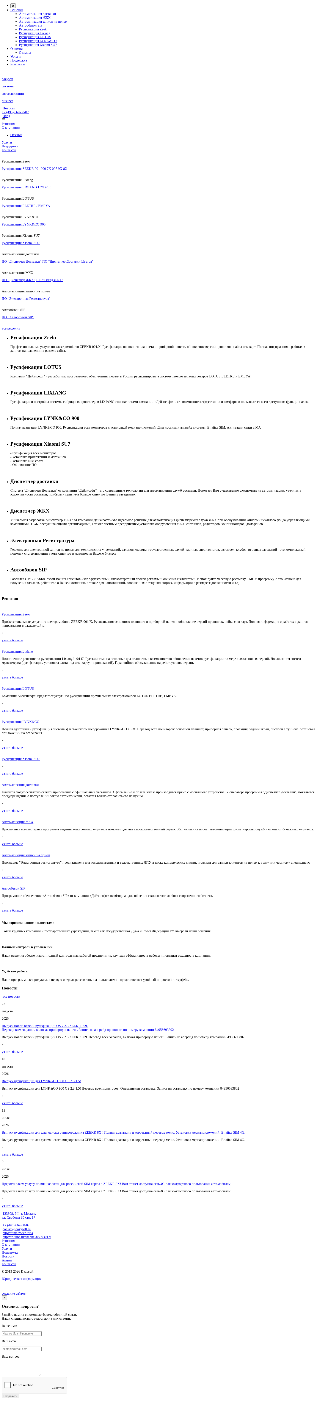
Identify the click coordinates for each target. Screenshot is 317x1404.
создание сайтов (14, 1293)
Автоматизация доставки (37, 14)
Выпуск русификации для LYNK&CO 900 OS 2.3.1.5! (41, 1081)
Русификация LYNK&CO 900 (24, 224)
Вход (6, 116)
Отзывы (25, 52)
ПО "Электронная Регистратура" (26, 298)
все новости (11, 996)
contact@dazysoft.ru (17, 1229)
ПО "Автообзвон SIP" (18, 317)
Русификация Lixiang (34, 33)
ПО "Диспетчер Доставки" (21, 261)
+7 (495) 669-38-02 (15, 112)
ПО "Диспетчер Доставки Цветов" (68, 261)
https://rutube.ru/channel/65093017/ (27, 1237)
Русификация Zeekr (33, 29)
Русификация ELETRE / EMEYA (26, 206)
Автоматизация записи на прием (43, 21)
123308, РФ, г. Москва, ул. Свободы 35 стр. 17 (19, 1215)
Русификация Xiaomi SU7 (38, 45)
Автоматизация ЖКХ (35, 17)
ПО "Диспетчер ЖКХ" (18, 280)
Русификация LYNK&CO (38, 41)
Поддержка (18, 60)
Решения (16, 10)
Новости (9, 108)
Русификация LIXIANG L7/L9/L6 (26, 187)
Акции (7, 1260)
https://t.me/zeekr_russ (18, 1233)
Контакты (17, 64)
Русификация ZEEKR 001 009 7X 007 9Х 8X (34, 168)
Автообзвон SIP (30, 25)
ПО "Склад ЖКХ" (49, 280)
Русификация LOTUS (35, 37)
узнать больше (12, 640)
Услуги (15, 56)
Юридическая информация (21, 1279)
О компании (19, 48)
